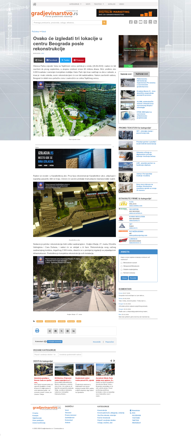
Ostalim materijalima (130, 269)
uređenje (61, 321)
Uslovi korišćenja (38, 423)
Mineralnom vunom (130, 263)
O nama (35, 413)
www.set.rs (133, 228)
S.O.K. (131, 202)
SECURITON (134, 209)
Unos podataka (38, 420)
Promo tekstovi (70, 415)
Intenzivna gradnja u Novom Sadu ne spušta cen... (42, 380)
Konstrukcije (102, 410)
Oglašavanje (37, 418)
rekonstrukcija (50, 321)
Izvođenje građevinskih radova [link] (70, 355)
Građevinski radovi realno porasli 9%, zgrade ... (84, 380)
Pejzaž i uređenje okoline (106, 420)
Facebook (52, 60)
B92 (43, 53)
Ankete (67, 423)
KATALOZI (111, 4)
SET (130, 224)
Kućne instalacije (103, 418)
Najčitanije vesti (142, 74)
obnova (39, 321)
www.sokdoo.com (135, 206)
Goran (121, 293)
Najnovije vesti (126, 74)
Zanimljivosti (69, 418)
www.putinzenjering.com (138, 235)
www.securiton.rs (135, 213)
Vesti (44, 31)
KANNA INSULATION (137, 217)
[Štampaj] (37, 330)
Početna (35, 31)
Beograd (71, 321)
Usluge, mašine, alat (104, 423)
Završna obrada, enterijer (106, 415)
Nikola (121, 298)
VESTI (88, 4)
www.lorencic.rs (135, 243)
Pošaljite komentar (55, 342)
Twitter (66, 60)
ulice (79, 321)
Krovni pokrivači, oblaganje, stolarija (110, 413)
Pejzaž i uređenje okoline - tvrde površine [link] (46, 355)
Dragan (121, 304)
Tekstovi (68, 413)
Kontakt (35, 416)
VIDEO (121, 4)
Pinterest (80, 60)
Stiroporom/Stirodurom (131, 266)
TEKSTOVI (99, 4)
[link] (62, 13)
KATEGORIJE (76, 4)
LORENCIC (133, 239)
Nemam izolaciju (129, 273)
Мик (120, 314)
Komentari (125, 289)
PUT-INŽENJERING (136, 231)
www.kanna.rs (134, 221)
